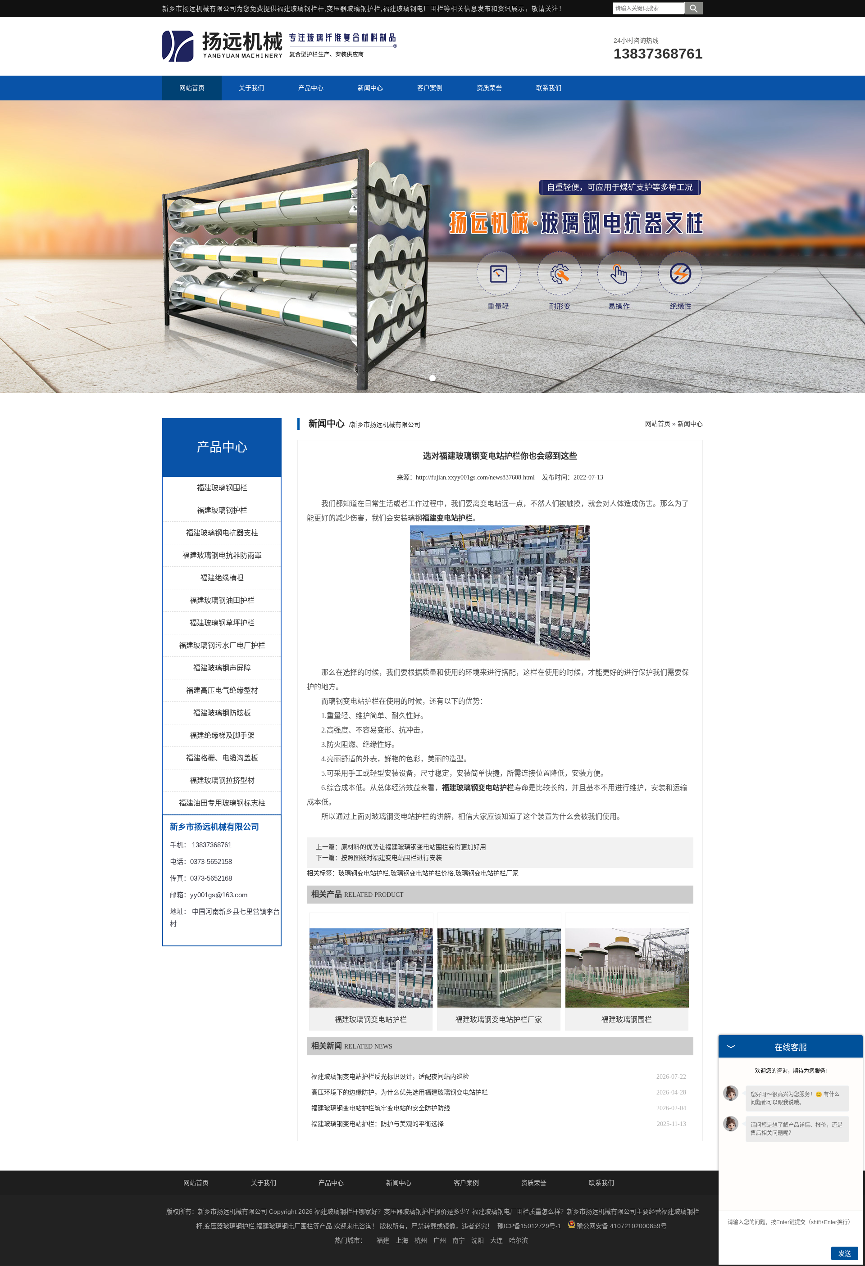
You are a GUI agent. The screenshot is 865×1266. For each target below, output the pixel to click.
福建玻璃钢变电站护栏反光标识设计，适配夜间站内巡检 (390, 1076)
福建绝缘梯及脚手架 (222, 735)
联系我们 (601, 1182)
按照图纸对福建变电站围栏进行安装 (391, 858)
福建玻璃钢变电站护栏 (371, 1019)
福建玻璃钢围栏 (222, 488)
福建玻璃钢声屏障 (222, 668)
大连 (496, 1240)
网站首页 (657, 423)
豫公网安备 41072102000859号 (622, 1226)
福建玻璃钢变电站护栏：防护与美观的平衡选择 (377, 1124)
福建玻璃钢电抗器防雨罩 (222, 555)
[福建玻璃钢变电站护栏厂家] (499, 974)
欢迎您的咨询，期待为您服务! (791, 1071)
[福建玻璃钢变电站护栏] (371, 974)
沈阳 (477, 1240)
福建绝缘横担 (222, 578)
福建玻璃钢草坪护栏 (222, 623)
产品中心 (331, 1182)
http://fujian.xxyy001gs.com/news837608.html (475, 477)
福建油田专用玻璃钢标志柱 (222, 803)
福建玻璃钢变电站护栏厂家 (498, 1019)
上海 (402, 1240)
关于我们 (263, 1182)
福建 (383, 1240)
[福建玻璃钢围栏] (627, 974)
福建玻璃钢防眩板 (222, 713)
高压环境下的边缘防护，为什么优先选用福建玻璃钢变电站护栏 (399, 1092)
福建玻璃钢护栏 (222, 510)
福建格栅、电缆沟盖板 (222, 758)
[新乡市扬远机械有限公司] (281, 59)
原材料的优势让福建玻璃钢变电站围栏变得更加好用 (413, 847)
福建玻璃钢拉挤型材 (222, 780)
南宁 (458, 1240)
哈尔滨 (518, 1240)
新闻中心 (690, 423)
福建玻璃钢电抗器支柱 (222, 533)
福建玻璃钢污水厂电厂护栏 (222, 645)
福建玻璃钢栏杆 (300, 8)
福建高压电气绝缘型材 (222, 690)
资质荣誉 (533, 1182)
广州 (439, 1240)
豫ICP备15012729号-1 (529, 1226)
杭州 (420, 1240)
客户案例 (466, 1182)
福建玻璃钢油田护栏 (222, 600)
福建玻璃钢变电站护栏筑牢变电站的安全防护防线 (380, 1108)
